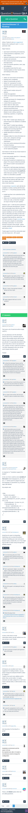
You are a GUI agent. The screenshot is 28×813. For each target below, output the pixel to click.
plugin (10, 228)
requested (13, 186)
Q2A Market (9, 810)
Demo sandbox (12, 809)
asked (3, 37)
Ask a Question (11, 19)
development (19, 237)
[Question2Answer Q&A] (14, 13)
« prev (7, 806)
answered (4, 324)
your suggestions (18, 42)
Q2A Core (13, 37)
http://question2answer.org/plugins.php (12, 698)
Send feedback (4, 809)
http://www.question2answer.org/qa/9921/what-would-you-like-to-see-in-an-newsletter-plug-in (13, 616)
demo (7, 3)
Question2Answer (9, 811)
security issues (21, 219)
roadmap (4, 237)
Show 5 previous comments (9, 249)
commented (5, 252)
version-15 (9, 237)
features (14, 237)
